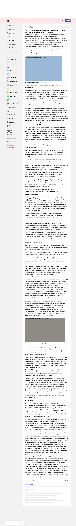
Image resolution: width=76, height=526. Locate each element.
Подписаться (65, 27)
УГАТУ (30, 26)
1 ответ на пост (29, 484)
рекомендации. (10, 147)
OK (21, 523)
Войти (68, 20)
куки (15, 522)
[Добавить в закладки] (29, 481)
